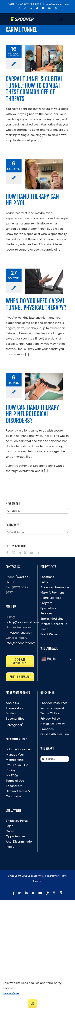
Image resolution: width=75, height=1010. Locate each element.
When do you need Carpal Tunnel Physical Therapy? (36, 304)
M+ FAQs (12, 775)
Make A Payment (52, 592)
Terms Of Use (49, 713)
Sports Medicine (51, 619)
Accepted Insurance (54, 587)
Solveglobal (14, 725)
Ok (32, 1003)
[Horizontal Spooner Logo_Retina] (22, 19)
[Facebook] (7, 552)
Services (46, 613)
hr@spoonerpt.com (19, 632)
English (51, 659)
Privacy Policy (50, 719)
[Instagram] (13, 552)
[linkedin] (31, 8)
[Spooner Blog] (49, 8)
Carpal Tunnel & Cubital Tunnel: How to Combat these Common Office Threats (34, 88)
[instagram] (25, 8)
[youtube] (43, 8)
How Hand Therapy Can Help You (32, 200)
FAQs (44, 582)
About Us (12, 703)
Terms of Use (15, 781)
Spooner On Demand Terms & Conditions (18, 791)
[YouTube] (31, 552)
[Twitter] (25, 552)
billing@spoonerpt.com (22, 622)
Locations (47, 577)
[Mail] (37, 552)
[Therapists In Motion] (56, 8)
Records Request (52, 708)
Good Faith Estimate (54, 734)
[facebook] (19, 8)
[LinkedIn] (19, 552)
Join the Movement (19, 749)
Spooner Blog (15, 719)
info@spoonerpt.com (20, 643)
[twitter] (37, 8)
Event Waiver (49, 634)
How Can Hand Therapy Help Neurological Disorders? (32, 414)
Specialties (48, 608)
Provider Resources (54, 703)
